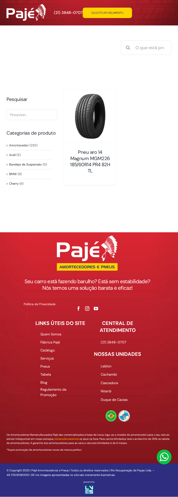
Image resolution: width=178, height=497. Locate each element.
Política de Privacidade (40, 304)
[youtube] (96, 308)
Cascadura (109, 383)
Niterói (106, 391)
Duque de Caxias (114, 399)
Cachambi (109, 374)
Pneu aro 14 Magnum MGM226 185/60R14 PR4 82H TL (90, 161)
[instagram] (87, 308)
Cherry (14, 184)
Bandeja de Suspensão (25, 164)
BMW (13, 174)
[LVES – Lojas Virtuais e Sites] (89, 486)
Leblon (106, 366)
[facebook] (78, 308)
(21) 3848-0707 (68, 12)
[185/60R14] (90, 116)
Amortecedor (19, 145)
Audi (12, 155)
